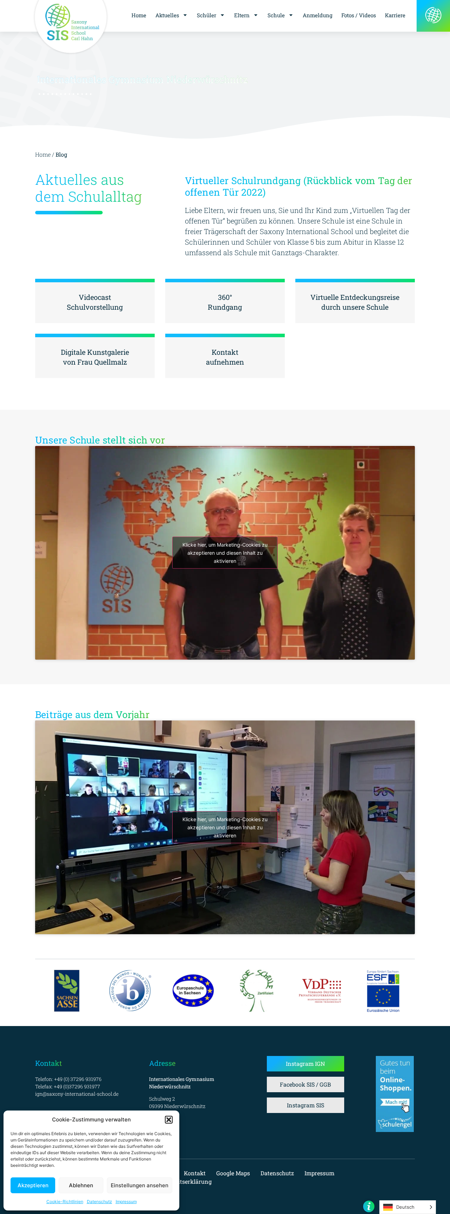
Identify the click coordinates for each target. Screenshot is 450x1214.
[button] (168, 1119)
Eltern (242, 15)
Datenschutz (99, 1201)
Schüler (206, 15)
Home (138, 15)
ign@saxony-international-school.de (76, 1093)
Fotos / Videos (358, 15)
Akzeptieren (33, 1185)
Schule (276, 15)
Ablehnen (81, 1185)
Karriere (395, 15)
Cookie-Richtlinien (64, 1201)
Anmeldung (317, 15)
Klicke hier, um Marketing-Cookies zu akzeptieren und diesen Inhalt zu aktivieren (225, 553)
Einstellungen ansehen (139, 1185)
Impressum (126, 1201)
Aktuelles (167, 15)
